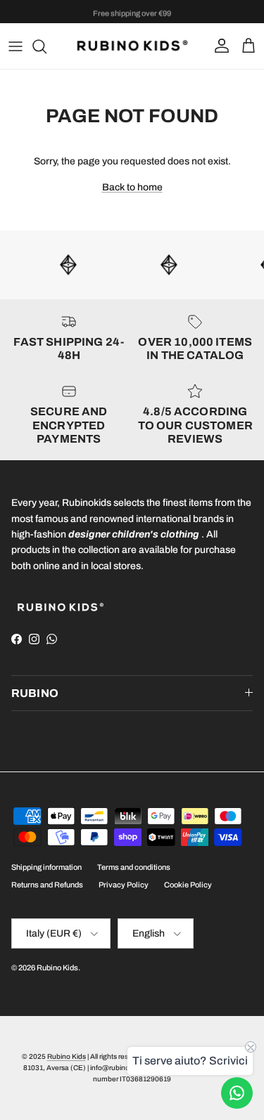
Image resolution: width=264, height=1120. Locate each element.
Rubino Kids (57, 967)
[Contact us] (237, 1093)
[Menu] (15, 46)
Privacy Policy (124, 884)
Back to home (132, 187)
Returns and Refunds (47, 884)
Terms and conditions (133, 867)
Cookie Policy (188, 884)
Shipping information (46, 867)
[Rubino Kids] (132, 46)
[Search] (46, 46)
